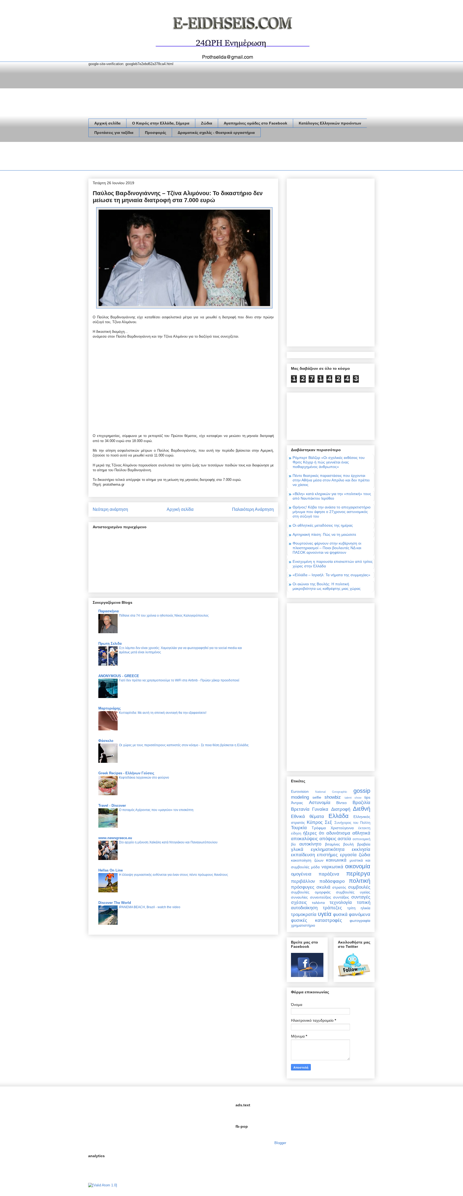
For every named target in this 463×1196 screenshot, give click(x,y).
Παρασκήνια (108, 611)
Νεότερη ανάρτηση (110, 509)
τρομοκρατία (303, 914)
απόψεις (327, 838)
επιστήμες (327, 854)
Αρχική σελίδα (107, 123)
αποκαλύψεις (304, 838)
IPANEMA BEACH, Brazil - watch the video (149, 907)
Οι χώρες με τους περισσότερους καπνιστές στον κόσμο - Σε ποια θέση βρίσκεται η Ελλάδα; (184, 745)
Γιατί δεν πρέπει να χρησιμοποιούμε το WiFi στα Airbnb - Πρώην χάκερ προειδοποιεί (179, 680)
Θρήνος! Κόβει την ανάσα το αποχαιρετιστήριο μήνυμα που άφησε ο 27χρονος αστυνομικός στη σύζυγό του (332, 511)
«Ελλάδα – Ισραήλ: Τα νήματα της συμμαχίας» (331, 575)
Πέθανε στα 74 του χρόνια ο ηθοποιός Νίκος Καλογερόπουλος (164, 615)
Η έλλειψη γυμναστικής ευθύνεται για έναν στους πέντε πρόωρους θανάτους (173, 875)
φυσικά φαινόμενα (351, 914)
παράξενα (329, 874)
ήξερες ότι (313, 833)
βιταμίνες (332, 844)
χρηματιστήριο (303, 925)
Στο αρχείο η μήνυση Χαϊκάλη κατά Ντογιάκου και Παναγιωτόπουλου (168, 842)
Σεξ (328, 822)
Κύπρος (315, 822)
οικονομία (357, 866)
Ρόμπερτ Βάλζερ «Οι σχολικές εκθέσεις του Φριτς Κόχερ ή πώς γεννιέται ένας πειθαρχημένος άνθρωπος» (329, 462)
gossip (361, 790)
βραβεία (363, 844)
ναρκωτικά (332, 866)
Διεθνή (361, 808)
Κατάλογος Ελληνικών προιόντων (330, 123)
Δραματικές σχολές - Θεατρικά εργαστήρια (216, 132)
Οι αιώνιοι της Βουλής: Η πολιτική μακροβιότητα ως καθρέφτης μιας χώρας (327, 586)
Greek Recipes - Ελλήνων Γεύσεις (126, 773)
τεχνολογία (341, 902)
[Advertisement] (185, 157)
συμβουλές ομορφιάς (311, 892)
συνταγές (360, 897)
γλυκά (297, 849)
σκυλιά (323, 887)
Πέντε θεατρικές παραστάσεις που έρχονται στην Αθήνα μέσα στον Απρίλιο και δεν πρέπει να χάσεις (331, 480)
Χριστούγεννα (342, 828)
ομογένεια (301, 874)
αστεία (344, 838)
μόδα (315, 867)
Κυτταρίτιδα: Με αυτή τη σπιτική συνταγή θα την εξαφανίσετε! (162, 713)
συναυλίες (299, 897)
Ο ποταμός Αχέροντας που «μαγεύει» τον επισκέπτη (156, 810)
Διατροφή (340, 809)
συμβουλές (359, 887)
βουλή (348, 844)
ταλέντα (318, 902)
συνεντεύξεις (320, 897)
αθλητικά (361, 833)
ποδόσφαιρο (332, 881)
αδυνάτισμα (338, 833)
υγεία (324, 914)
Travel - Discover (112, 805)
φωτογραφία (360, 920)
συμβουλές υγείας (353, 892)
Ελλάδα (338, 816)
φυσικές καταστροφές (316, 920)
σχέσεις (299, 902)
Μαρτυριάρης (109, 708)
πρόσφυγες (302, 887)
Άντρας (297, 803)
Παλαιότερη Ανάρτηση (253, 509)
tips (367, 797)
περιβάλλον (303, 881)
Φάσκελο (105, 741)
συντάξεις (341, 897)
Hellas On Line (110, 870)
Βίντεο (341, 803)
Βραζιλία (361, 802)
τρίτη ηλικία (358, 908)
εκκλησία (361, 849)
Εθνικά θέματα (307, 816)
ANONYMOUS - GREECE (118, 676)
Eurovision (300, 791)
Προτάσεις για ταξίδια (113, 132)
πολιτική (359, 880)
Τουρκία (299, 827)
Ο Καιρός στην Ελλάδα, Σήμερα (160, 123)
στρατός (339, 887)
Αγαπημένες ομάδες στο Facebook (255, 123)
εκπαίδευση (303, 854)
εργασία (348, 854)
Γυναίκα (320, 809)
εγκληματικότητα (328, 849)
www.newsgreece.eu (115, 838)
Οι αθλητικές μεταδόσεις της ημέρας (323, 525)
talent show (353, 797)
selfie (316, 797)
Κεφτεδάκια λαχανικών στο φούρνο (144, 777)
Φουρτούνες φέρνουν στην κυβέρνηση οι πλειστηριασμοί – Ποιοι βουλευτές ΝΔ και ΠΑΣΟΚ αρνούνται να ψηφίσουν (327, 547)
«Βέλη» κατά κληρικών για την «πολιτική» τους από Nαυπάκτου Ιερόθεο (332, 496)
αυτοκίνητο (310, 844)
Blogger (280, 1143)
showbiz (332, 797)
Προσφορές (155, 132)
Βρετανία (300, 809)
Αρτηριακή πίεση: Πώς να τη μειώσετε (324, 534)
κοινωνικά (336, 860)
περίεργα (358, 873)
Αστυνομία (319, 802)
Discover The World (114, 903)
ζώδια (364, 854)
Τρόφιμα (319, 828)
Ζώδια (206, 123)
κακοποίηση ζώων (307, 860)
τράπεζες (332, 907)
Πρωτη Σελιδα (110, 644)
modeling (300, 797)
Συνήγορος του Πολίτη (352, 823)
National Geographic (331, 791)
